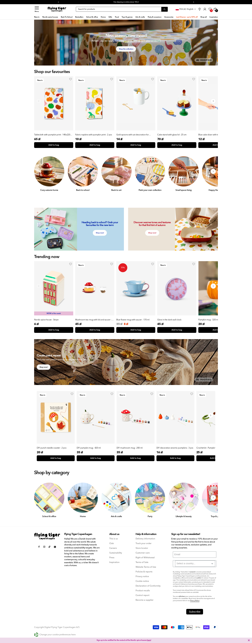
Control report (142, 595)
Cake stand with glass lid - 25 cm (172, 134)
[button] (36, 9)
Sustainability (115, 553)
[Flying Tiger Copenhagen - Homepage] (57, 9)
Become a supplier (144, 600)
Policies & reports (144, 571)
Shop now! (100, 232)
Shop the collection (126, 49)
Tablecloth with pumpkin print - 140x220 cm (52, 134)
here (149, 640)
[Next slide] (213, 101)
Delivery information (145, 538)
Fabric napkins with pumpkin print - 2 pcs (93, 134)
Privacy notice (142, 576)
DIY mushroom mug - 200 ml (130, 448)
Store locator (142, 548)
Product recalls (143, 590)
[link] (199, 9)
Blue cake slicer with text (209, 134)
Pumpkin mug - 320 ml (208, 319)
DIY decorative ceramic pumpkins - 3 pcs (174, 448)
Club (111, 543)
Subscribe (194, 611)
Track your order (143, 543)
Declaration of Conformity (148, 586)
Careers (113, 548)
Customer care (143, 553)
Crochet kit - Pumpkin (206, 448)
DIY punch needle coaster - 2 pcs (51, 448)
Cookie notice (142, 581)
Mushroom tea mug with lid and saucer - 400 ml (93, 319)
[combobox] (195, 563)
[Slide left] (38, 171)
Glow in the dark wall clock (169, 319)
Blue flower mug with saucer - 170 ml (132, 319)
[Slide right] (213, 171)
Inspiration (114, 562)
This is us (113, 538)
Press (111, 557)
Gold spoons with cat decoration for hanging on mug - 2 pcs (132, 134)
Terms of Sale (142, 562)
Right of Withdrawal (145, 557)
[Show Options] (212, 563)
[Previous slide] (38, 101)
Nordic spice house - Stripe (46, 319)
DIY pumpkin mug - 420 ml (89, 448)
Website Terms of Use (146, 567)
